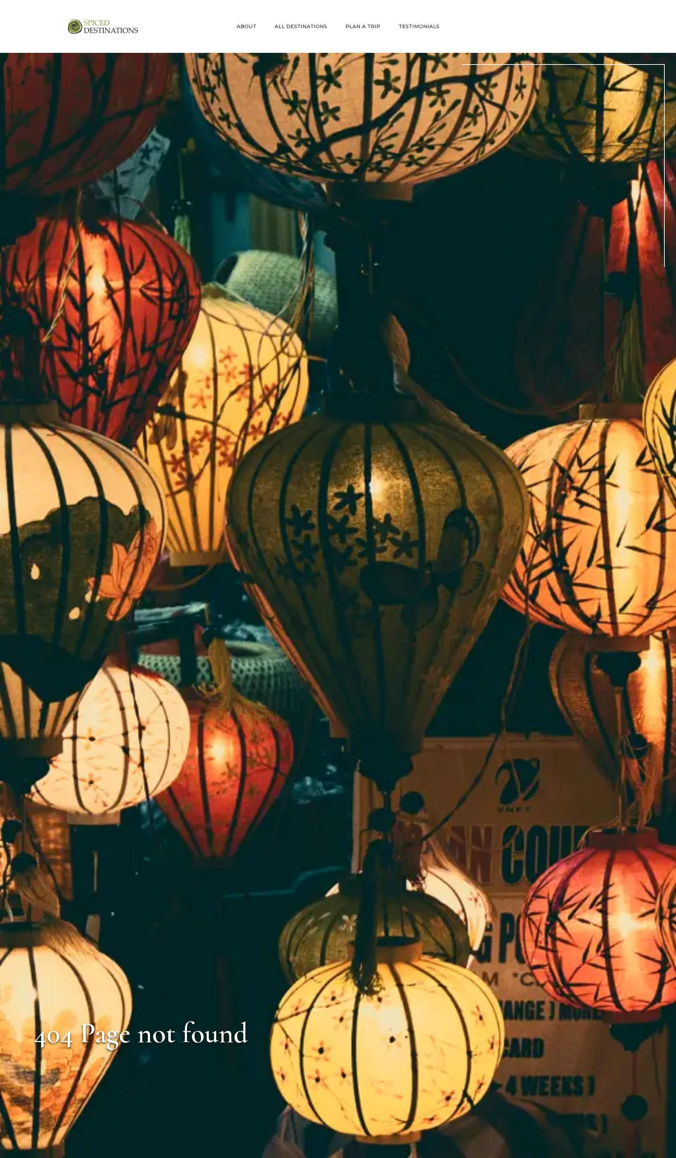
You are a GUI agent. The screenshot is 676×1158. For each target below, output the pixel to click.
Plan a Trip (362, 26)
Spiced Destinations (103, 27)
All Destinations (301, 26)
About (246, 26)
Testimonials (419, 26)
